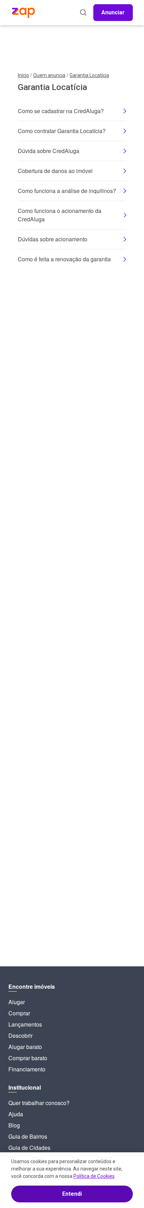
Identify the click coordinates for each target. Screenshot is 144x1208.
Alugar (16, 1002)
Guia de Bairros (27, 1136)
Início (23, 75)
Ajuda (15, 1114)
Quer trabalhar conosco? (39, 1103)
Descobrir (20, 1035)
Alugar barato (25, 1047)
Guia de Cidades (29, 1148)
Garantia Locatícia (89, 75)
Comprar (19, 1013)
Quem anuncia (49, 75)
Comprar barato (27, 1058)
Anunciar (113, 12)
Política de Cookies (94, 1176)
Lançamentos (25, 1024)
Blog (14, 1125)
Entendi (72, 1193)
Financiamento (26, 1069)
